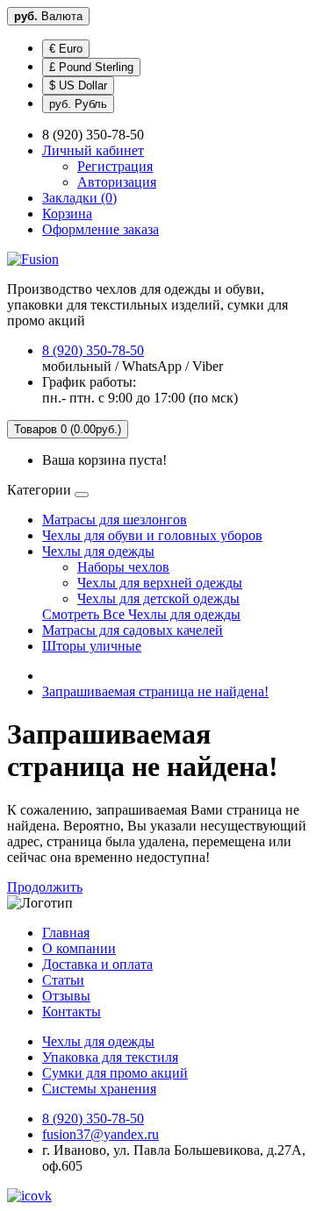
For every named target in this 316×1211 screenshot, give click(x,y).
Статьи (63, 979)
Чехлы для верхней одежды (159, 582)
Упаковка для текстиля (110, 1057)
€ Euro (66, 48)
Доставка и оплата (97, 964)
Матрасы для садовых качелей (132, 630)
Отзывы (66, 995)
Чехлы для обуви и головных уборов (152, 535)
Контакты (71, 1011)
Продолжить (45, 887)
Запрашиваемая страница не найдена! (155, 691)
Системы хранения (99, 1088)
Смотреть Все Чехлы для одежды (141, 614)
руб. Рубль (78, 103)
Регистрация (115, 166)
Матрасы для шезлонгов (114, 519)
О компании (79, 948)
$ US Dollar (78, 85)
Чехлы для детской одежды (158, 598)
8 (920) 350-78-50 (93, 350)
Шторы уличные (91, 645)
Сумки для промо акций (115, 1072)
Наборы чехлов (123, 566)
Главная (66, 932)
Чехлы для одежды (98, 551)
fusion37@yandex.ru (100, 1134)
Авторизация (116, 182)
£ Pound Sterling (91, 67)
